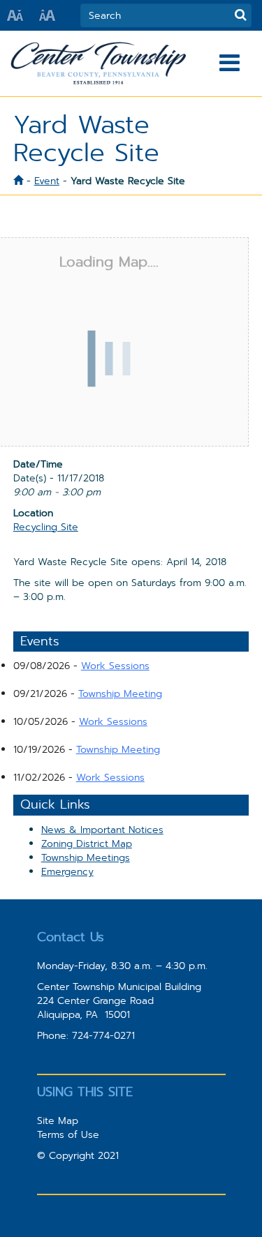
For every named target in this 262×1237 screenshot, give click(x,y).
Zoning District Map (86, 843)
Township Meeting (120, 693)
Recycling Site (45, 527)
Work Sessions (115, 666)
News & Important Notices (102, 830)
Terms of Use (68, 1134)
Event (46, 181)
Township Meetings (85, 857)
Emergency (67, 871)
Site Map (57, 1120)
